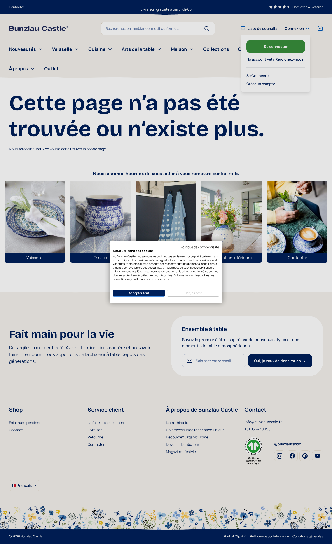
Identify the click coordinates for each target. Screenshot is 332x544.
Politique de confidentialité (200, 247)
